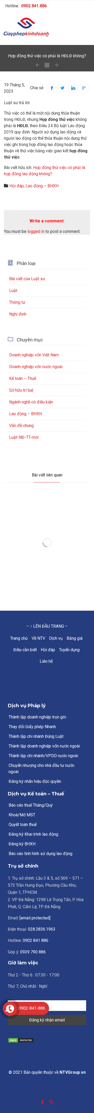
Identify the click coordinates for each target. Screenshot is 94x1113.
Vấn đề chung (21, 425)
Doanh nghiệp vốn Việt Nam (34, 354)
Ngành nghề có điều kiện (31, 402)
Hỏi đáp (16, 185)
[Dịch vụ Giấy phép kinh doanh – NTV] (47, 27)
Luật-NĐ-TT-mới (24, 437)
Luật (13, 290)
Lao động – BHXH (42, 185)
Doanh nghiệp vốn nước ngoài (35, 366)
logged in (35, 231)
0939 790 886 (33, 951)
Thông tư (17, 302)
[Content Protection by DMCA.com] (47, 1040)
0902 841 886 (35, 940)
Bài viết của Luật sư (27, 278)
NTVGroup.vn (73, 1072)
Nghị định (17, 314)
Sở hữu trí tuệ (21, 390)
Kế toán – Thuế (22, 378)
